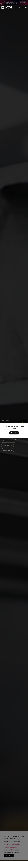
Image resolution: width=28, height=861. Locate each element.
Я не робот (14, 432)
